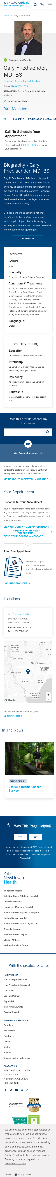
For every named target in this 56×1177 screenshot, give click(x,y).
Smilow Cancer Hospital (15, 918)
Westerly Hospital (12, 928)
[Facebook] (6, 1090)
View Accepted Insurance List (28, 453)
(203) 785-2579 (19, 86)
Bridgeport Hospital (13, 890)
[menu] (50, 4)
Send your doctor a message (23, 536)
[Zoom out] (48, 699)
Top (5, 118)
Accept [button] (8, 1174)
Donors (7, 1041)
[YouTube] (16, 1090)
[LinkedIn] (22, 1090)
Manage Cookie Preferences (17, 1058)
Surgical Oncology (31, 81)
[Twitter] (10, 1090)
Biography (18, 118)
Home (6, 15)
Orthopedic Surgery (13, 81)
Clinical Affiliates (12, 939)
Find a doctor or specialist (17, 985)
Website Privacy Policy (15, 1163)
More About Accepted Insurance (26, 479)
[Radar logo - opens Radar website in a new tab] (11, 700)
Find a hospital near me (15, 979)
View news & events (13, 1006)
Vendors (7, 1052)
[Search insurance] (48, 432)
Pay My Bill (9, 1001)
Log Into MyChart (15, 583)
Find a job (9, 990)
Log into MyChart (12, 995)
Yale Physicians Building (19, 614)
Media (7, 1047)
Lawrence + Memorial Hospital (18, 907)
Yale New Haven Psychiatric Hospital (21, 912)
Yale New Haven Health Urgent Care (21, 923)
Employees (9, 1036)
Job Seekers (9, 1030)
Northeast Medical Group (16, 945)
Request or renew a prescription (26, 531)
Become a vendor (12, 1012)
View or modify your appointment (26, 527)
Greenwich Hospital (13, 901)
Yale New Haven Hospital (16, 934)
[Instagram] (27, 1090)
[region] (28, 672)
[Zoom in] (48, 694)
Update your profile (13, 715)
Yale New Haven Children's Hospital (21, 896)
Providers (8, 1025)
